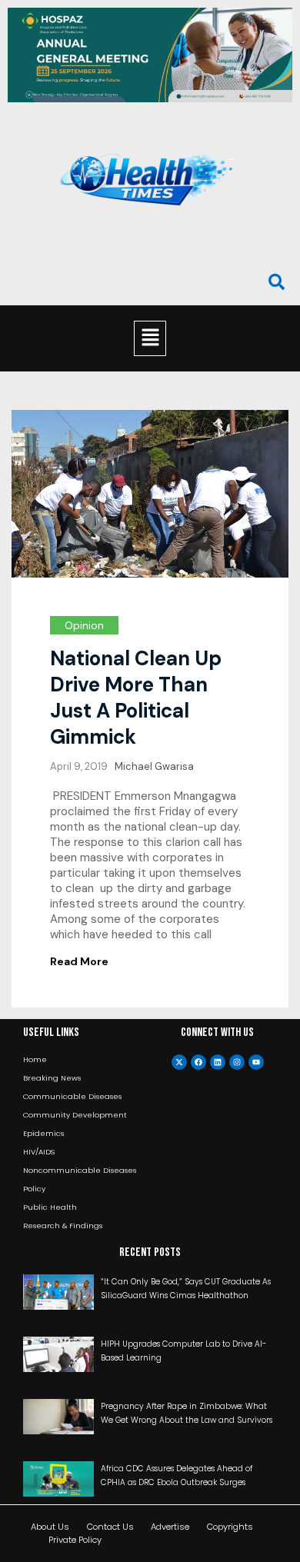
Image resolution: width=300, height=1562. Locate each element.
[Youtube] (256, 1062)
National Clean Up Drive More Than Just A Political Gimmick (136, 697)
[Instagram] (237, 1062)
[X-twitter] (179, 1062)
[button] (150, 338)
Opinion (84, 625)
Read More (79, 961)
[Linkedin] (217, 1062)
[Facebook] (198, 1062)
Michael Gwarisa (154, 766)
